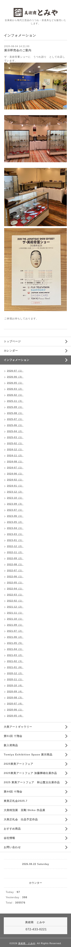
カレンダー (11, 350)
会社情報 (9, 837)
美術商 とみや (26, 943)
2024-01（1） (15, 485)
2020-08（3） (15, 697)
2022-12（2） (15, 546)
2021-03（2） (15, 655)
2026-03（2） (15, 389)
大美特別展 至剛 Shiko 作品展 (24, 810)
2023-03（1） (15, 534)
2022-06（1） (15, 576)
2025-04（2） (15, 431)
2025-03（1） (15, 437)
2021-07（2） (15, 631)
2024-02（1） (15, 479)
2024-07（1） (15, 467)
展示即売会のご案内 (17, 50)
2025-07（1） (15, 419)
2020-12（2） (15, 673)
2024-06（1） (15, 473)
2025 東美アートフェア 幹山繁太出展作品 (32, 782)
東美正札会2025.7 (15, 800)
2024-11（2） (15, 455)
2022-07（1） (15, 570)
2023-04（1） (15, 528)
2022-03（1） (15, 594)
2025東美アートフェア (18, 763)
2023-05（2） (15, 522)
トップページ (12, 341)
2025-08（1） (15, 413)
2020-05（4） (15, 715)
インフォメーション (16, 359)
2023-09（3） (15, 504)
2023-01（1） (15, 540)
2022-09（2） (15, 558)
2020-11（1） (15, 679)
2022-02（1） (15, 600)
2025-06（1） (15, 425)
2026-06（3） (15, 377)
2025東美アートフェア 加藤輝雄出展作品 (30, 773)
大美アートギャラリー (18, 726)
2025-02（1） (15, 443)
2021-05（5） (15, 643)
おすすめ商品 (12, 828)
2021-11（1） (15, 613)
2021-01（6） (15, 667)
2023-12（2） (15, 492)
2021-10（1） (15, 619)
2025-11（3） (15, 401)
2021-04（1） (15, 649)
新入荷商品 (11, 745)
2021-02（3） (15, 661)
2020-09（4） (15, 691)
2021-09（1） (15, 625)
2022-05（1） (15, 582)
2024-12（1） (15, 449)
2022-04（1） (15, 588)
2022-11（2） (15, 552)
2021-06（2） (15, 637)
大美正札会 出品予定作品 (21, 819)
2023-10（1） (15, 498)
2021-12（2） (15, 606)
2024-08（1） (15, 461)
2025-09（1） (15, 407)
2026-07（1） (15, 370)
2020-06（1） (15, 709)
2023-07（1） (15, 510)
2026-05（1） (15, 383)
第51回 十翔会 (13, 735)
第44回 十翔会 (13, 791)
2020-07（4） (15, 703)
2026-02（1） (15, 395)
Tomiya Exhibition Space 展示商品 (28, 754)
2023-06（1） (15, 516)
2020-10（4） (15, 685)
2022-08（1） (15, 564)
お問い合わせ (12, 847)
